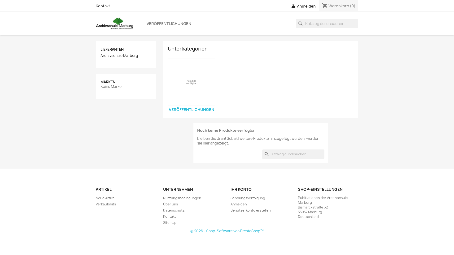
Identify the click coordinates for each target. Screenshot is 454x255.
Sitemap (169, 222)
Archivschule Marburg (119, 55)
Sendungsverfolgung (248, 198)
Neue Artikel (105, 198)
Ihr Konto (241, 189)
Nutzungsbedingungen (182, 198)
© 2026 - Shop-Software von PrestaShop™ (227, 231)
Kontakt (103, 5)
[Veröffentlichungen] (191, 82)
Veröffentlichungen (169, 23)
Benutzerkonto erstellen (251, 210)
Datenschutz (173, 210)
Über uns (170, 204)
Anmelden (239, 204)
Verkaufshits (106, 204)
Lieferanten (112, 49)
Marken (107, 82)
